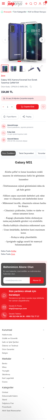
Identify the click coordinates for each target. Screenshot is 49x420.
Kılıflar (13, 249)
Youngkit (5, 369)
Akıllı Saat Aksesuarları (11, 409)
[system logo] (15, 3)
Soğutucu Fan (8, 401)
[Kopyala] (31, 85)
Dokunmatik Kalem (10, 394)
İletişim (5, 351)
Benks (4, 361)
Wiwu (4, 365)
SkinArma (6, 372)
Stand (4, 398)
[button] (19, 59)
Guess (4, 380)
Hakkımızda (7, 333)
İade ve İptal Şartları (10, 340)
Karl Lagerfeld (8, 376)
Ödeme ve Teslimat (10, 344)
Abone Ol (37, 278)
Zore (3, 74)
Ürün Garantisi (8, 347)
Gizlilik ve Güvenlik (10, 336)
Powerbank (6, 405)
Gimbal (5, 390)
